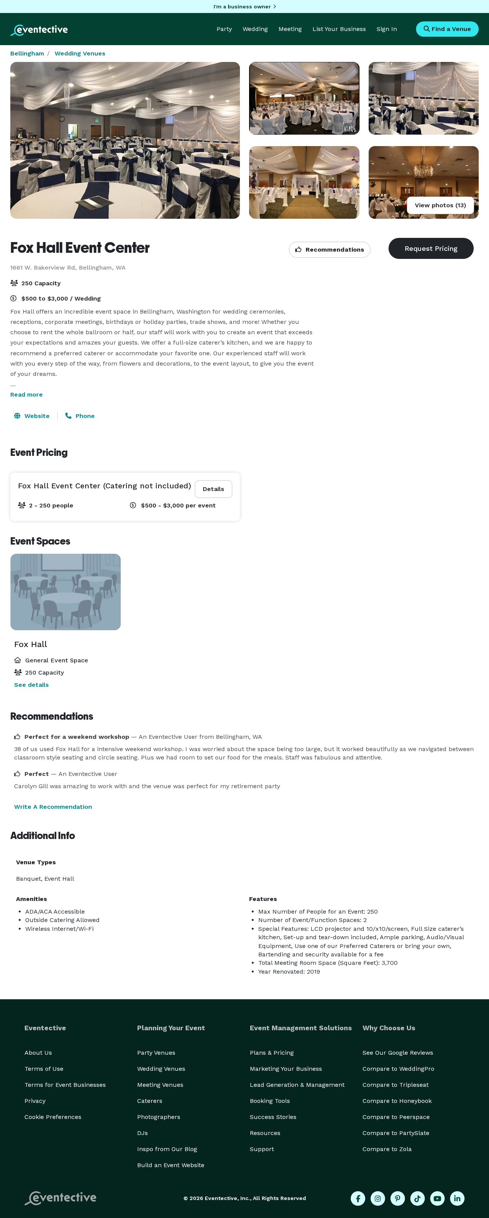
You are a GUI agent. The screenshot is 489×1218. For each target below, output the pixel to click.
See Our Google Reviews (398, 1052)
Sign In (387, 29)
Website (36, 416)
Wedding (255, 29)
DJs (142, 1133)
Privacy (34, 1100)
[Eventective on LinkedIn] (457, 1198)
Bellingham (27, 53)
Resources (265, 1133)
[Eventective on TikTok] (417, 1198)
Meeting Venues (160, 1084)
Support (262, 1149)
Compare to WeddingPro (398, 1068)
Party (224, 29)
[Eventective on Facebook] (358, 1198)
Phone (84, 416)
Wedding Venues (80, 53)
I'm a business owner (242, 6)
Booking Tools (270, 1100)
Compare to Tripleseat (396, 1084)
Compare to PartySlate (396, 1133)
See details (31, 684)
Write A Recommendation (53, 806)
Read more (26, 394)
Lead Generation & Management (297, 1084)
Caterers (149, 1100)
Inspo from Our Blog (167, 1149)
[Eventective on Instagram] (378, 1198)
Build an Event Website (170, 1165)
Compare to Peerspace (396, 1116)
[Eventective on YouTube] (437, 1198)
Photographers (158, 1116)
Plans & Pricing (272, 1052)
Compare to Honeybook (397, 1100)
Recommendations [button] (334, 249)
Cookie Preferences (52, 1116)
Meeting (290, 29)
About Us (38, 1052)
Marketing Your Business (286, 1068)
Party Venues (156, 1052)
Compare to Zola (387, 1149)
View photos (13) (440, 205)
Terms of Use (43, 1068)
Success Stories (273, 1116)
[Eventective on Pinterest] (397, 1198)
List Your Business (339, 29)
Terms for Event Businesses (65, 1084)
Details (213, 489)
